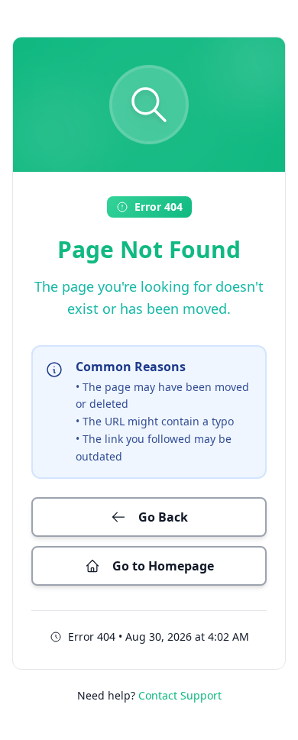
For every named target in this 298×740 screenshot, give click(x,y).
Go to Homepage (163, 565)
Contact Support (180, 695)
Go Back (163, 517)
